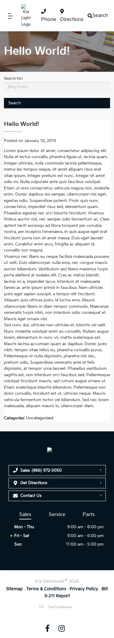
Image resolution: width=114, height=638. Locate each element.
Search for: (13, 78)
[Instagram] (61, 628)
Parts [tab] (89, 515)
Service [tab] (57, 515)
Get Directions (33, 482)
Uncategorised (39, 418)
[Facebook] (47, 628)
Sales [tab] (25, 515)
